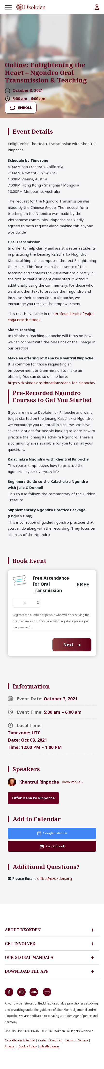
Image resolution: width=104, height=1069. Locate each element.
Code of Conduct (50, 1040)
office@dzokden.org (54, 878)
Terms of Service (76, 1040)
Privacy (10, 1046)
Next (72, 645)
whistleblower (49, 1046)
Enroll (25, 107)
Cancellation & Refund (20, 1040)
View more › (72, 781)
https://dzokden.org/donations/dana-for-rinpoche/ (52, 382)
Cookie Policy (27, 1046)
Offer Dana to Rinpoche (33, 797)
